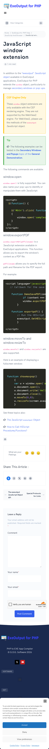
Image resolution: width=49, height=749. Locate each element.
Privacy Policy (25, 745)
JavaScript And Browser (14, 35)
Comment (12, 533)
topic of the (24, 154)
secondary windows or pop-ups (28, 88)
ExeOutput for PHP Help (21, 33)
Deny (24, 732)
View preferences (24, 739)
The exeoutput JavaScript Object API (15, 495)
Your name (13, 572)
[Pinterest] (30, 478)
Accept (25, 725)
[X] (19, 478)
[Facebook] (14, 478)
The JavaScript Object (23, 419)
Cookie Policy (14, 745)
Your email (13, 587)
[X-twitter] (17, 662)
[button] (45, 701)
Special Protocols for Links (34, 494)
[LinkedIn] (25, 478)
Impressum (35, 745)
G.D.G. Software (18, 652)
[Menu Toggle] (5, 13)
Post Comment (24, 613)
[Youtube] (22, 662)
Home (7, 33)
